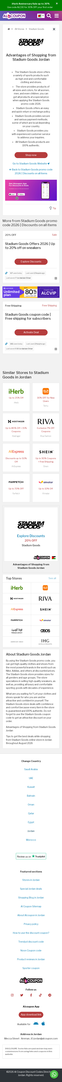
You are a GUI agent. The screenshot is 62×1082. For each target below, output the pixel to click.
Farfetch (16, 493)
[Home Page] (14, 15)
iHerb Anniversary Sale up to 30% (31, 3)
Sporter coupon (31, 968)
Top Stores (14, 578)
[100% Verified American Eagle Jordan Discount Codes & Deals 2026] (16, 641)
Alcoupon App (31, 1006)
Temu (45, 406)
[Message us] (54, 1074)
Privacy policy (31, 924)
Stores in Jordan (31, 880)
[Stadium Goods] (31, 42)
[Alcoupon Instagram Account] (12, 995)
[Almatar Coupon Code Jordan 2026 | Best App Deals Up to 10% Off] (46, 482)
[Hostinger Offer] (31, 292)
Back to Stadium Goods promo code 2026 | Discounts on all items (32, 171)
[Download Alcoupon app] (31, 190)
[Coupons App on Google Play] (36, 1024)
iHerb (16, 402)
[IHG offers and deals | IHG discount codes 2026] (45, 641)
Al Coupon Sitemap (31, 906)
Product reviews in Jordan (31, 959)
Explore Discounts (31, 261)
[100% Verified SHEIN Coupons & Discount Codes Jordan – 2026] (46, 451)
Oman (31, 804)
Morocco (31, 840)
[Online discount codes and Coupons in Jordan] (9, 29)
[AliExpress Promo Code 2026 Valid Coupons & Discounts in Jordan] (16, 451)
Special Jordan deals (31, 888)
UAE (31, 778)
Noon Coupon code (31, 950)
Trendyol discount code (31, 941)
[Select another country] (41, 16)
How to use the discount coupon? (31, 933)
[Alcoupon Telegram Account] (50, 995)
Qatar (31, 813)
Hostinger (16, 436)
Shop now (31, 155)
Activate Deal (31, 332)
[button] (57, 3)
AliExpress (16, 466)
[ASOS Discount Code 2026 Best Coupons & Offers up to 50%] (45, 630)
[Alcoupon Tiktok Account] (40, 995)
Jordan (31, 831)
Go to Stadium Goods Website (30, 163)
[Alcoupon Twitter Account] (21, 995)
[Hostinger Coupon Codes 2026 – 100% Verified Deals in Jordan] (16, 421)
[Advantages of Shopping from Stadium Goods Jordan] (31, 534)
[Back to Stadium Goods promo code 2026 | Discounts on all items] (54, 29)
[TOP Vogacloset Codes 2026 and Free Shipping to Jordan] (16, 630)
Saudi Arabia (31, 769)
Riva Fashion (45, 436)
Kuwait (31, 787)
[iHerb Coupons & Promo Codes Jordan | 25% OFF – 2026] (16, 391)
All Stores (19, 29)
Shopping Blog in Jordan (31, 897)
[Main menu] (57, 15)
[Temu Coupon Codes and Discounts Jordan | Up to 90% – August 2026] (46, 391)
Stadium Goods (36, 29)
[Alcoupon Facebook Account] (31, 995)
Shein (45, 466)
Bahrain (31, 795)
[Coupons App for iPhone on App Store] (43, 1024)
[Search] (49, 15)
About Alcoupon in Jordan (31, 915)
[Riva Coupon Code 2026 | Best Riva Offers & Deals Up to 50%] (46, 421)
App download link (31, 1014)
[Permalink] (6, 273)
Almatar (45, 493)
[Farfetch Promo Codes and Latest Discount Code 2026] (16, 482)
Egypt (31, 822)
